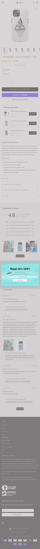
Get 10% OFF (20, 280)
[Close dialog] (38, 264)
